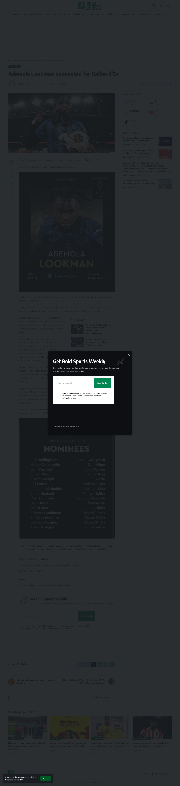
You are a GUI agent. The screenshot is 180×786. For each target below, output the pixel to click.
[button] (45, 778)
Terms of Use (19, 780)
